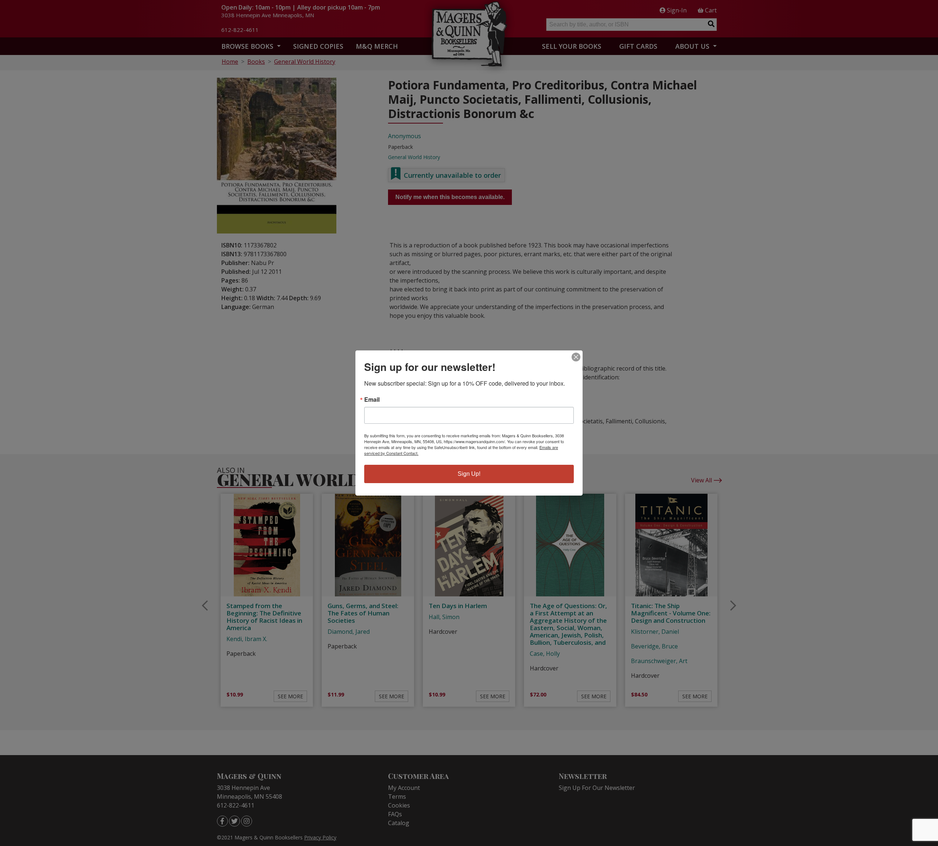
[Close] (576, 357)
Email (372, 399)
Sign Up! (469, 474)
